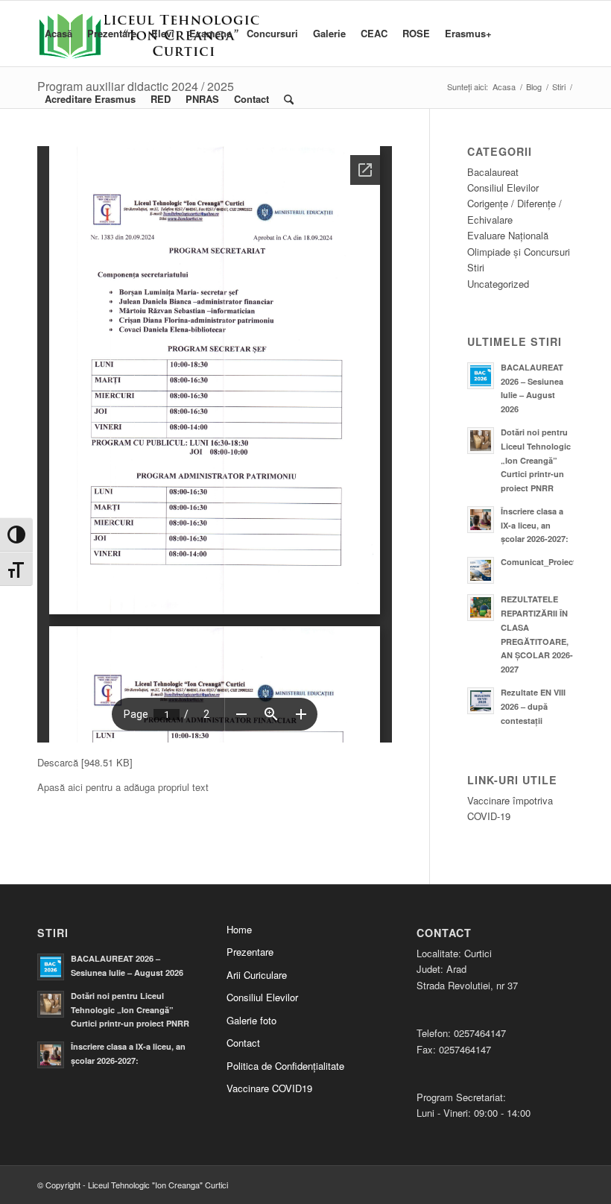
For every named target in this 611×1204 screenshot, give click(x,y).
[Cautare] (288, 99)
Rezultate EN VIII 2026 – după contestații (533, 706)
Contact (243, 1043)
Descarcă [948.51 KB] (85, 762)
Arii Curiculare (257, 975)
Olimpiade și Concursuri (518, 252)
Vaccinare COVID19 (269, 1088)
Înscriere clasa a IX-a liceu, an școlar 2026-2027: (535, 525)
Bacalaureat (493, 172)
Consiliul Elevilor (503, 187)
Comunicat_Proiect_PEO (549, 561)
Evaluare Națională (507, 235)
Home (239, 929)
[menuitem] (58, 33)
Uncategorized (498, 284)
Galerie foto (251, 1020)
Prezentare (250, 952)
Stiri (475, 267)
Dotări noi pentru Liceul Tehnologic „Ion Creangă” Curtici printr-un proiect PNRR (536, 460)
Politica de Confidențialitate (285, 1066)
